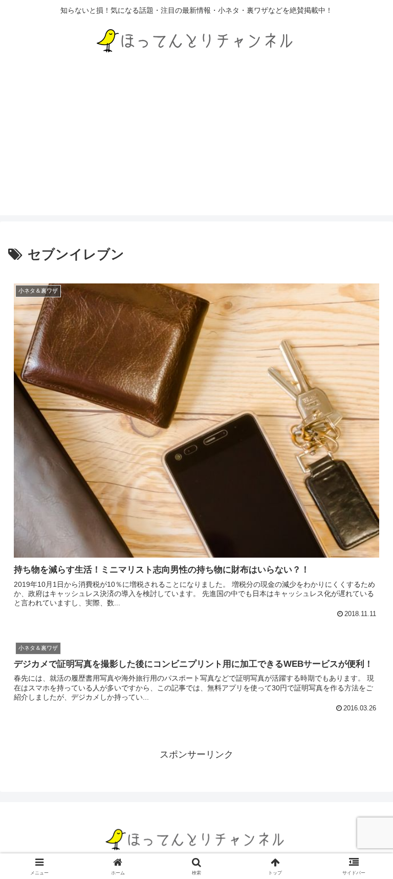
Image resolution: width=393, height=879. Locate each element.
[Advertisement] (196, 143)
